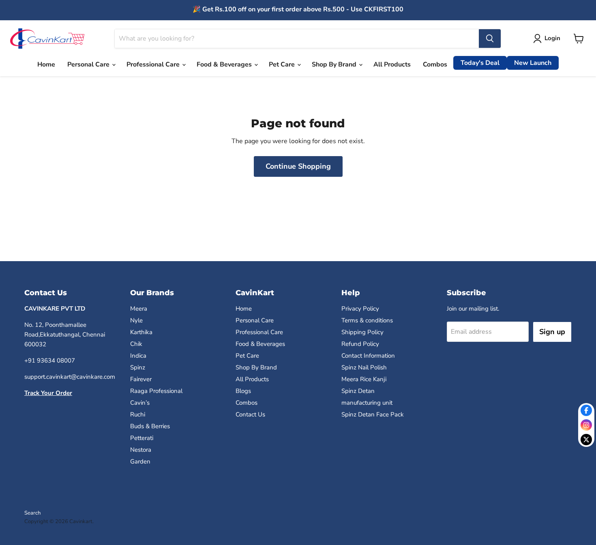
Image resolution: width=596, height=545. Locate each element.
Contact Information (368, 356)
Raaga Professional (156, 391)
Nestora (140, 450)
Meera (138, 309)
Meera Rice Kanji (363, 379)
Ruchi (137, 414)
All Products (392, 64)
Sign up (552, 332)
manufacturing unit (366, 403)
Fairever (141, 379)
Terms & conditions (367, 320)
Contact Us (250, 414)
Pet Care (282, 64)
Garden (140, 461)
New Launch (532, 62)
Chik (136, 344)
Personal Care (89, 64)
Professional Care (153, 64)
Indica (138, 356)
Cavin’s (140, 403)
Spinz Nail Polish (364, 367)
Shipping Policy (362, 332)
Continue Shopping (298, 166)
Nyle (136, 320)
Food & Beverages (225, 64)
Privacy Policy (360, 309)
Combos (435, 64)
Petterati (141, 438)
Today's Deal (480, 62)
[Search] (490, 38)
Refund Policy (360, 344)
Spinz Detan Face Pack (372, 414)
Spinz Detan (358, 391)
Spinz (137, 367)
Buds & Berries (150, 426)
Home (46, 64)
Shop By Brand (335, 64)
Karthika (141, 332)
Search (32, 513)
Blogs (243, 391)
